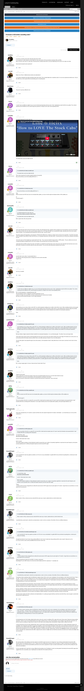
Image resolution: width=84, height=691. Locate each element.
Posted (20, 56)
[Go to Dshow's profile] (10, 105)
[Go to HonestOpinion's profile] (10, 606)
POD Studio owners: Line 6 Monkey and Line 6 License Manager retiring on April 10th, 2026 (42, 27)
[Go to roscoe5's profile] (10, 75)
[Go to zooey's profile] (10, 498)
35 (10, 124)
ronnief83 (10, 115)
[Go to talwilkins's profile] (7, 40)
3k (10, 394)
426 (10, 63)
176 (10, 418)
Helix (16, 40)
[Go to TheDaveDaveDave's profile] (10, 414)
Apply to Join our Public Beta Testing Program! (42, 17)
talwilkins (12, 39)
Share (8, 42)
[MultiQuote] (16, 67)
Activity (13, 6)
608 (10, 312)
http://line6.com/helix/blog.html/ (22, 436)
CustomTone (52, 2)
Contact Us (77, 686)
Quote (19, 67)
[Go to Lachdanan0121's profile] (10, 323)
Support (66, 2)
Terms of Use (9, 686)
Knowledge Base (13, 9)
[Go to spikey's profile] (10, 390)
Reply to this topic (73, 49)
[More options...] (18, 55)
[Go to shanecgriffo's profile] (10, 209)
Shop (72, 2)
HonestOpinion (10, 602)
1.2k (10, 79)
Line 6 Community (12, 3)
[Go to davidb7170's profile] (10, 307)
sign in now (31, 658)
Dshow (10, 101)
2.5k (11, 94)
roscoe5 (10, 71)
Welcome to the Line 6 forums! (42, 14)
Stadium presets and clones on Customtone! (42, 30)
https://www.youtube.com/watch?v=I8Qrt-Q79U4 (26, 213)
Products (44, 2)
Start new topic (63, 49)
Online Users (20, 9)
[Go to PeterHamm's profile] (10, 90)
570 (10, 214)
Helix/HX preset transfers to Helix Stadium (42, 21)
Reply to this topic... (15, 663)
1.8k (10, 503)
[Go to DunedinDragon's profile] (10, 455)
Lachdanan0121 (10, 319)
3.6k (11, 459)
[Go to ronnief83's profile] (10, 119)
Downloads (60, 2)
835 (10, 328)
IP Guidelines (21, 686)
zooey (10, 494)
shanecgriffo (10, 205)
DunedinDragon (10, 451)
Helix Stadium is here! (42, 24)
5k (10, 611)
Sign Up (77, 5)
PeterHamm (10, 86)
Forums (6, 9)
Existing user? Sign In (70, 5)
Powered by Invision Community (42, 689)
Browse (7, 6)
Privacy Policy (15, 686)
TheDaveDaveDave (10, 409)
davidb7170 (10, 303)
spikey (10, 386)
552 (10, 110)
